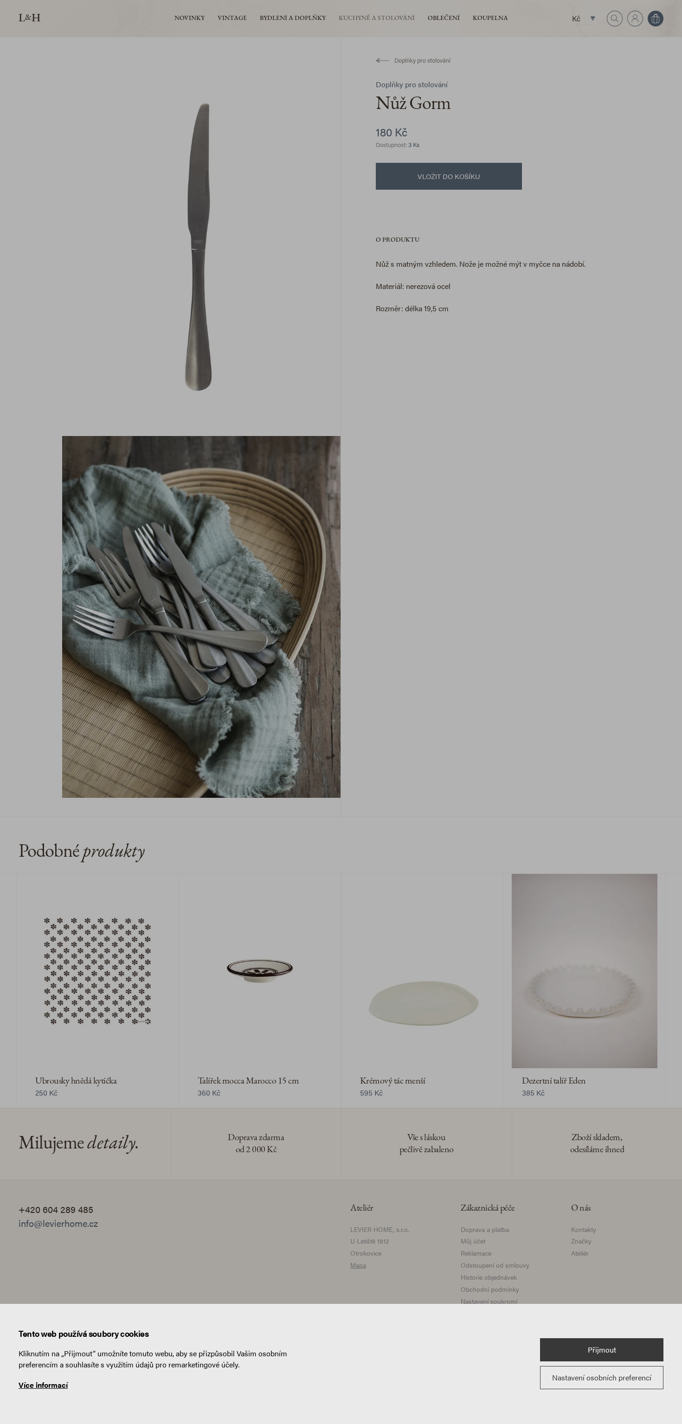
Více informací (43, 1384)
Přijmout (602, 1349)
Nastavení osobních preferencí (601, 1377)
